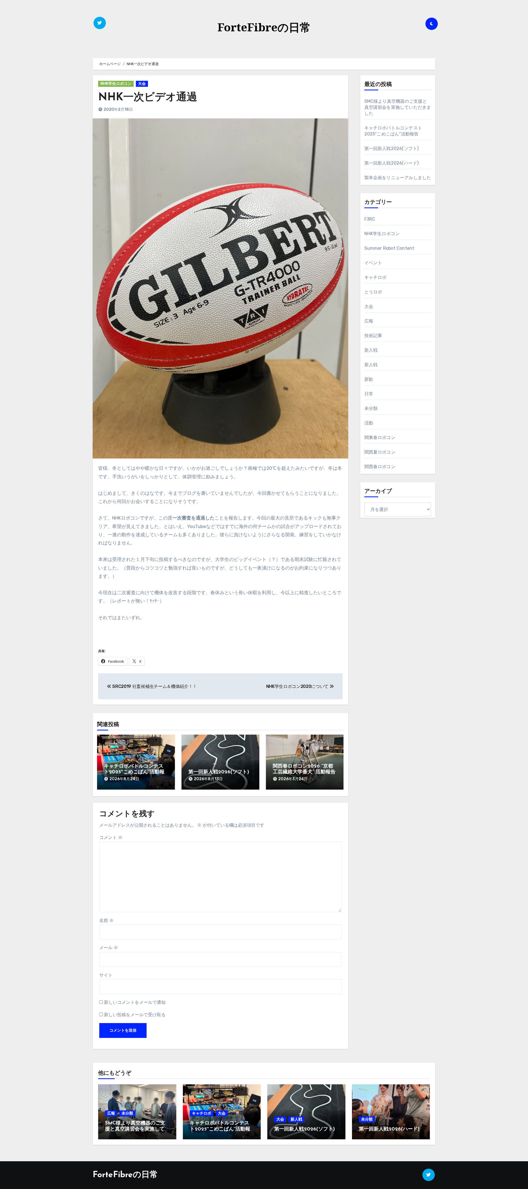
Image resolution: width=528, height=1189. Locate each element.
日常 (368, 393)
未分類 (371, 408)
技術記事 (373, 335)
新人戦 (371, 350)
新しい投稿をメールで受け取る (135, 1014)
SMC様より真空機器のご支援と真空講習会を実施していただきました (397, 107)
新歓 (368, 379)
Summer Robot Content (389, 248)
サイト (105, 975)
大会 (142, 83)
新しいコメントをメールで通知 (135, 1002)
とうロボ (373, 292)
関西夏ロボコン (379, 452)
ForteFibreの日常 (264, 27)
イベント (373, 262)
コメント (110, 837)
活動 (368, 423)
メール (108, 947)
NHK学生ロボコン (115, 83)
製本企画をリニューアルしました (397, 177)
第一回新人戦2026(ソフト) (218, 772)
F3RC (369, 219)
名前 (106, 920)
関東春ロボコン (379, 437)
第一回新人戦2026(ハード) (391, 163)
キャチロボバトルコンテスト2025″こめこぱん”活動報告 (134, 772)
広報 (368, 321)
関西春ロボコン (379, 466)
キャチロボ (375, 277)
